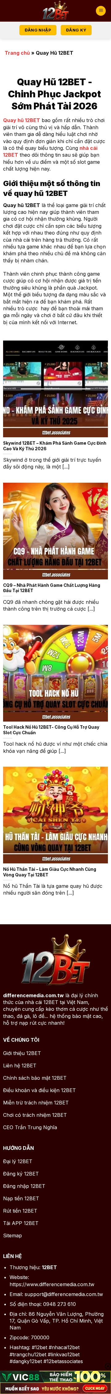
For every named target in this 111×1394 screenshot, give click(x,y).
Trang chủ (17, 53)
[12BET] (55, 11)
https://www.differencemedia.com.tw (52, 1284)
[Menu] (101, 11)
